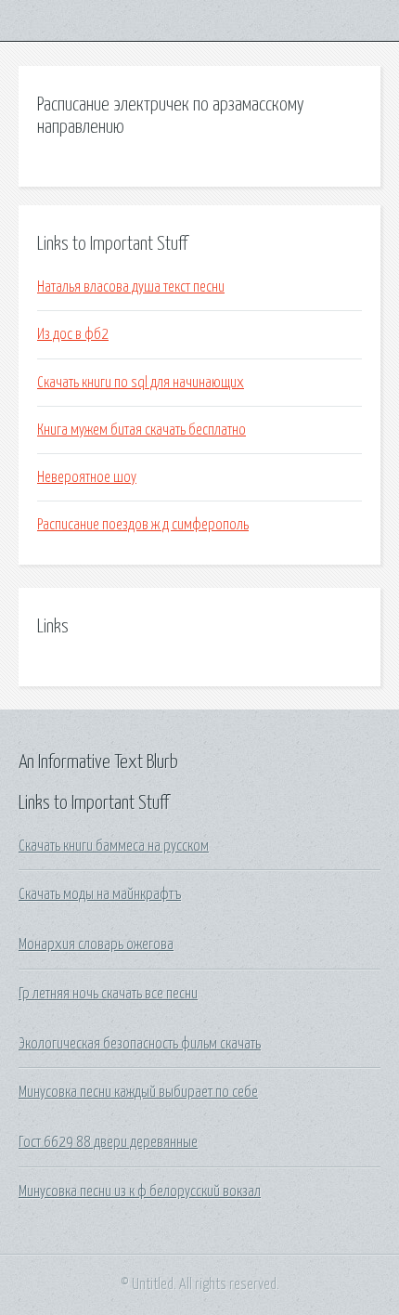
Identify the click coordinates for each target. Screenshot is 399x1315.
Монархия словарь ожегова (96, 944)
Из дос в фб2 (73, 334)
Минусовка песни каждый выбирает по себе (138, 1092)
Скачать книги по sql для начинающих (140, 382)
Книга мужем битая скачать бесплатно (141, 430)
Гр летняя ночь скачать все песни (108, 993)
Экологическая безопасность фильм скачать (140, 1043)
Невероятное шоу (86, 477)
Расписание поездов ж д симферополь (143, 524)
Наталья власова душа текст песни (131, 287)
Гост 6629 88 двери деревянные (108, 1142)
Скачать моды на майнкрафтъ (100, 894)
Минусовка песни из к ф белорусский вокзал (140, 1191)
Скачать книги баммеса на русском (114, 846)
